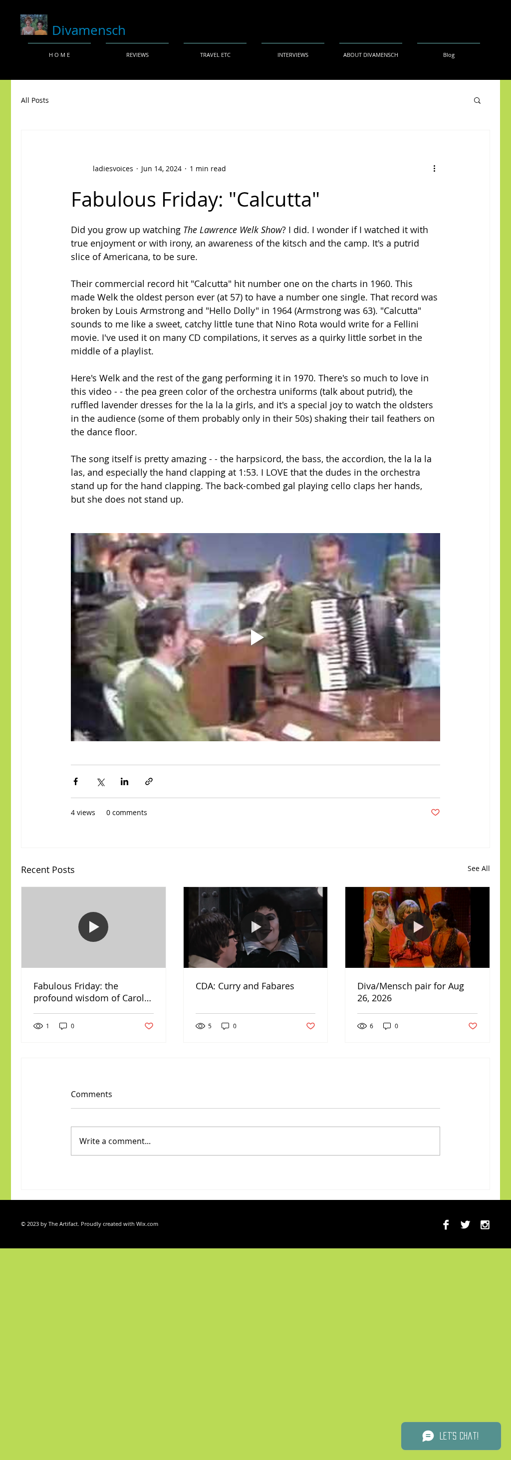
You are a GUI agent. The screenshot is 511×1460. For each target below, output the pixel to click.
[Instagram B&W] (485, 1224)
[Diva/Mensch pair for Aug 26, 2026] (417, 927)
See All (479, 868)
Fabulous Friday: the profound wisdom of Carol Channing (88, 992)
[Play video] (255, 637)
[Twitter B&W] (465, 1224)
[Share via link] (149, 781)
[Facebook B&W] (446, 1224)
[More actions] (434, 168)
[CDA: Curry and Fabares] (256, 927)
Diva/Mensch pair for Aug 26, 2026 (410, 992)
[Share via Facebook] (75, 781)
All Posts (35, 100)
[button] (477, 100)
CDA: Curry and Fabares (245, 986)
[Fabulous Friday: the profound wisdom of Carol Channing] (93, 927)
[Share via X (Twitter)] (100, 781)
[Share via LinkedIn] (124, 781)
